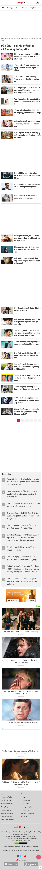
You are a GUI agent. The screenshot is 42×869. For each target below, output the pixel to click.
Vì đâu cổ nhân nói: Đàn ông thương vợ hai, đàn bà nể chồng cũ (26, 79)
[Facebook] (17, 856)
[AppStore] (31, 866)
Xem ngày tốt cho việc (7, 803)
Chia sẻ (31, 600)
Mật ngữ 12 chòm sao (27, 813)
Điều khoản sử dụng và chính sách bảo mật (22, 850)
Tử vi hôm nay (25, 810)
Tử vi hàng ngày (25, 800)
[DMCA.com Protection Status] (21, 844)
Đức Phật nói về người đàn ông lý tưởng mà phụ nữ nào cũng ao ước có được (27, 135)
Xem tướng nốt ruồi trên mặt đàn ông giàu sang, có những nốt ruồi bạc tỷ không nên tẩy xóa (27, 332)
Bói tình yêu (24, 816)
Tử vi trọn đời (25, 803)
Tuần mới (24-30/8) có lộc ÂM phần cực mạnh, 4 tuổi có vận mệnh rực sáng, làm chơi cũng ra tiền (22, 494)
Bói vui (24, 8)
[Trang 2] (39, 420)
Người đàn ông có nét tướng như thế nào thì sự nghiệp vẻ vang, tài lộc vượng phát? (27, 411)
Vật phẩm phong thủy (7, 813)
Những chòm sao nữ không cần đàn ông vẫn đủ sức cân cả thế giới (26, 249)
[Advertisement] (21, 155)
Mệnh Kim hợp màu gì (7, 819)
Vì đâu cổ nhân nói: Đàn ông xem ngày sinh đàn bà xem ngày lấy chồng (27, 67)
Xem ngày (10, 8)
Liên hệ (38, 850)
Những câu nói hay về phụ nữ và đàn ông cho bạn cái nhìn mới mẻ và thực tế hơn (27, 238)
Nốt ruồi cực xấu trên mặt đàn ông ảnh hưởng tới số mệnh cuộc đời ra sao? (27, 260)
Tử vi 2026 (24, 797)
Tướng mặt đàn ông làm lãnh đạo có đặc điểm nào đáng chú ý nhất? (27, 377)
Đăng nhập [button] (38, 3)
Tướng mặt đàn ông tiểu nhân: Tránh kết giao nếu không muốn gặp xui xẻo (26, 400)
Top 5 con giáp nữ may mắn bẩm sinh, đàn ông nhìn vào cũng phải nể (27, 101)
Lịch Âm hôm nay (6, 800)
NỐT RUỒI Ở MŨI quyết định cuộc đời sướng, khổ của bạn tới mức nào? (27, 123)
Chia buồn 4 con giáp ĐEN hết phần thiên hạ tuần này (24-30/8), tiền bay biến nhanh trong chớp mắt (23, 516)
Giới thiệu (5, 850)
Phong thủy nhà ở (6, 816)
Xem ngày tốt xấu (6, 797)
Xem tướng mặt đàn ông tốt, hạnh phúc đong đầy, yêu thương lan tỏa (27, 355)
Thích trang (14, 600)
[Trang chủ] (2, 8)
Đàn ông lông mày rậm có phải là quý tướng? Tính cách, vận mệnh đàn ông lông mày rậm (27, 90)
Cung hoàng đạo (35, 8)
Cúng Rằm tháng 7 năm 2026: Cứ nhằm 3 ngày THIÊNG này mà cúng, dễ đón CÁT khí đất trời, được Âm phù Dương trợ (23, 537)
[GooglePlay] (11, 866)
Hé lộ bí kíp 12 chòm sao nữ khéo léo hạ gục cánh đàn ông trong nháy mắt (27, 56)
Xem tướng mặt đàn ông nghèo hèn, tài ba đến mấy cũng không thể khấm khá (26, 366)
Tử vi (17, 8)
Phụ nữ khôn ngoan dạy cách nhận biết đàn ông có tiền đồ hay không (27, 175)
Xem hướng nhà (6, 810)
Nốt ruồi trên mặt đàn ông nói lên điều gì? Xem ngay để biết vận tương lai (27, 321)
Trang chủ (4, 38)
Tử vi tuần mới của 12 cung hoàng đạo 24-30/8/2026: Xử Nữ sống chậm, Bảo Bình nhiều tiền (23, 581)
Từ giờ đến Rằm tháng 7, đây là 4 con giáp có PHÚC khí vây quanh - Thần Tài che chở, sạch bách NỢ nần (23, 482)
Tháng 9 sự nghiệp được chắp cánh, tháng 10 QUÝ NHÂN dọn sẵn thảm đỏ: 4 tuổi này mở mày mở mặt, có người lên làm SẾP (23, 569)
